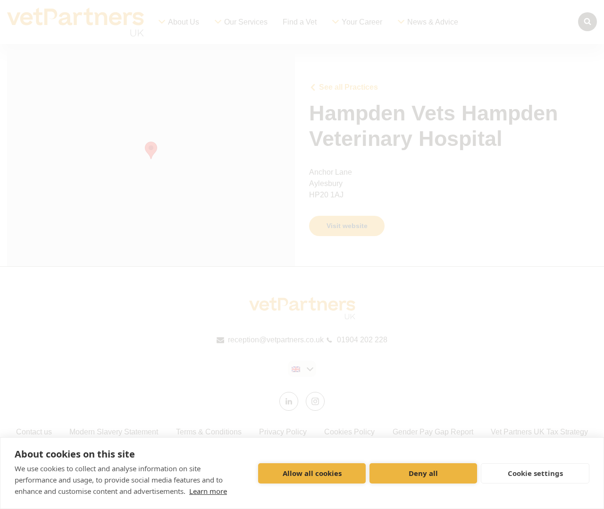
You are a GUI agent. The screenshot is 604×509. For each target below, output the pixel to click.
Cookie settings (535, 473)
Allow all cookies (312, 473)
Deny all (423, 473)
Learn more (208, 491)
